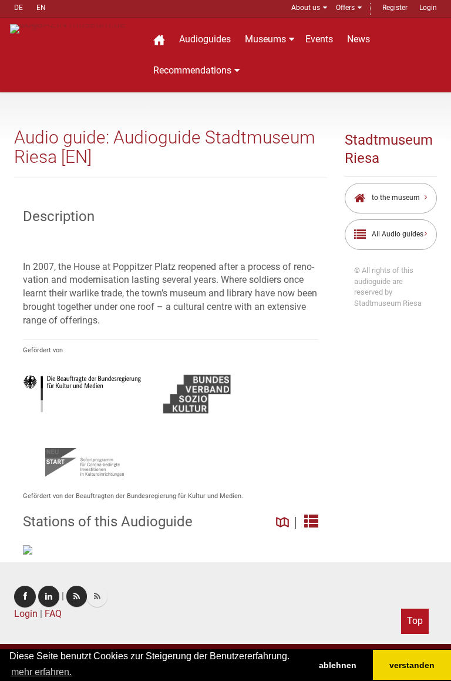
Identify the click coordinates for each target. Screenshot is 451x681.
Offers (345, 8)
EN (41, 8)
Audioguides (205, 39)
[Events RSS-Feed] (76, 596)
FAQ (53, 613)
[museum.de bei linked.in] (48, 596)
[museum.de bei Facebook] (25, 596)
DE (18, 8)
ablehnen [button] (337, 665)
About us (305, 8)
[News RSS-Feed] (97, 596)
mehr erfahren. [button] (41, 672)
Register (395, 8)
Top (415, 620)
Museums (265, 39)
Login (428, 8)
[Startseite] (159, 39)
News (358, 39)
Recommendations (192, 70)
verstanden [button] (412, 665)
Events (319, 39)
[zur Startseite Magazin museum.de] (73, 28)
